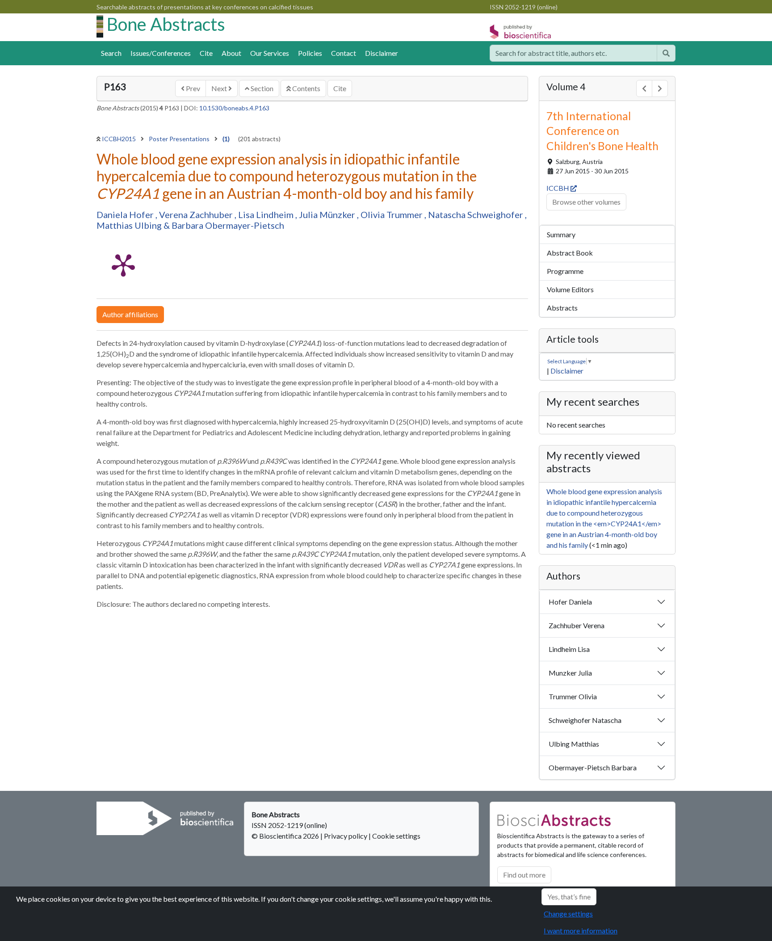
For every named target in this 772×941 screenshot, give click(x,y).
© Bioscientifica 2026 (286, 836)
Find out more (524, 874)
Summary (561, 234)
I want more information (580, 930)
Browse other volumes (586, 201)
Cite (206, 53)
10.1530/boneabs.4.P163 (234, 108)
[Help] (666, 53)
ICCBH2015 (119, 139)
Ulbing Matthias (574, 743)
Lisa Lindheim (266, 214)
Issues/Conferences (160, 53)
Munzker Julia (570, 672)
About (231, 53)
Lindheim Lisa (569, 649)
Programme (565, 271)
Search (111, 53)
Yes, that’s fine (569, 896)
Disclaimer (381, 53)
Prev (192, 88)
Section (261, 88)
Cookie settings (396, 836)
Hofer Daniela (570, 601)
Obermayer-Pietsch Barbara (593, 767)
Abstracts (562, 307)
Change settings (568, 913)
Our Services (269, 53)
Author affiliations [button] (130, 314)
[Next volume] (660, 88)
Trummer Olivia (573, 696)
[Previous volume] (644, 88)
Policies (310, 53)
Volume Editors (570, 289)
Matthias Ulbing (130, 225)
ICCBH (558, 188)
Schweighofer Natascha (585, 720)
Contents (305, 88)
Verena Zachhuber (197, 214)
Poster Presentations (180, 139)
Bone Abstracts (166, 24)
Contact (343, 53)
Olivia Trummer (392, 214)
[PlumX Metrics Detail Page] (123, 264)
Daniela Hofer (125, 214)
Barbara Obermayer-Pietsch (228, 225)
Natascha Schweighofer (476, 214)
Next (219, 88)
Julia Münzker (328, 214)
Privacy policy (345, 836)
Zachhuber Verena (576, 625)
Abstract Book (570, 252)
